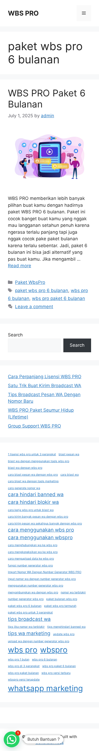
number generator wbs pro (26, 599)
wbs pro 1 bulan (18, 659)
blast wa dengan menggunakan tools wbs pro (38, 461)
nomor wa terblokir (73, 592)
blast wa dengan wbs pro (25, 468)
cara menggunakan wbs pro (41, 530)
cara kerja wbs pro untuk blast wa (31, 510)
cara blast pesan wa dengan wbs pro (33, 474)
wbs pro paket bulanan (23, 673)
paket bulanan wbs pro (61, 599)
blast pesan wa (69, 454)
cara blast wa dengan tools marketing (33, 481)
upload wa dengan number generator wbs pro (38, 641)
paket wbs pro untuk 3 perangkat (30, 612)
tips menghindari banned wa (66, 626)
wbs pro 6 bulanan (44, 659)
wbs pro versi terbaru (55, 673)
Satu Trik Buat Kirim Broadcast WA (44, 385)
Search (15, 334)
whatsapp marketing (45, 688)
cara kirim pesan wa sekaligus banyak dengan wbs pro (45, 523)
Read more (19, 265)
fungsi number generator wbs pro (30, 565)
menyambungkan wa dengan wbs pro (33, 592)
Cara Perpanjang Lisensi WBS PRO (44, 376)
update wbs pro (63, 634)
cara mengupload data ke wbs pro (31, 558)
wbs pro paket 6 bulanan (58, 298)
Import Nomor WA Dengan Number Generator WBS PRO (44, 572)
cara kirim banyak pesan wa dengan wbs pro (38, 516)
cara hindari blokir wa (33, 502)
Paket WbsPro (30, 282)
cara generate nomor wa (24, 488)
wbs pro (22, 649)
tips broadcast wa (29, 619)
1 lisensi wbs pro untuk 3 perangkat (32, 454)
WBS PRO (23, 13)
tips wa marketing (29, 633)
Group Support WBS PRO (34, 426)
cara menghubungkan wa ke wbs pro (32, 545)
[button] (12, 739)
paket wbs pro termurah (60, 606)
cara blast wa (69, 474)
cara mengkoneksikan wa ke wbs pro (33, 552)
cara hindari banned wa (36, 494)
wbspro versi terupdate (24, 679)
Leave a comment (34, 306)
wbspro (54, 649)
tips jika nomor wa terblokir (26, 626)
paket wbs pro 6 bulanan (41, 290)
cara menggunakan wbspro (40, 537)
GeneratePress (49, 742)
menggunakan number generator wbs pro (35, 585)
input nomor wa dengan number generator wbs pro (42, 579)
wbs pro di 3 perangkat (24, 666)
